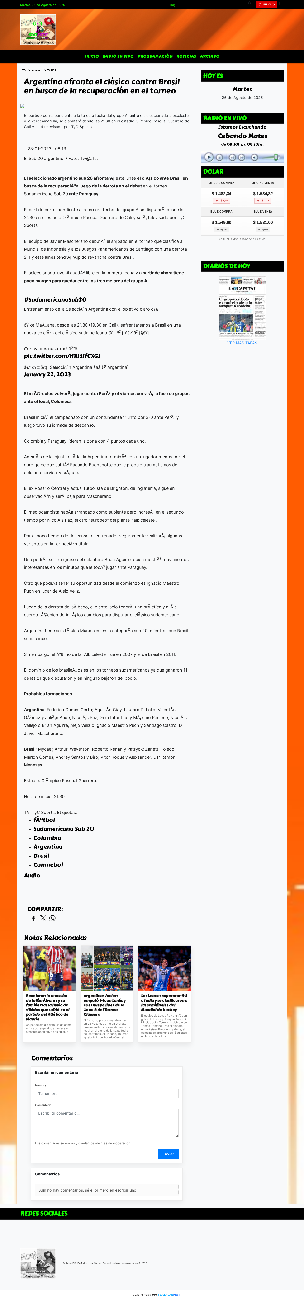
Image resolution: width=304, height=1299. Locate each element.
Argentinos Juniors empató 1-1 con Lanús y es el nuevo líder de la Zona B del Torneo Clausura (105, 1005)
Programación (155, 56)
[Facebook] (281, 5)
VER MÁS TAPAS (242, 343)
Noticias (186, 56)
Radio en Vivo (118, 56)
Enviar (168, 1154)
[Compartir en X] (43, 918)
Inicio (92, 56)
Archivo (209, 56)
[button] (251, 5)
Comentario (43, 1105)
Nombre (40, 1085)
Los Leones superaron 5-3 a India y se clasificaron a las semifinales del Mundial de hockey (164, 1003)
